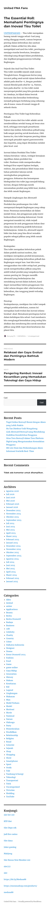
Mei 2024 (10, 568)
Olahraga (10, 722)
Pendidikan (11, 732)
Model (9, 706)
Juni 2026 (10, 497)
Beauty (9, 612)
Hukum (9, 680)
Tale (8, 771)
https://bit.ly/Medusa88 (15, 879)
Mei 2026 (10, 501)
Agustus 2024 (12, 559)
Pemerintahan (12, 729)
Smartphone (12, 761)
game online (12, 667)
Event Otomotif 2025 (16, 654)
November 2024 (13, 549)
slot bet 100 (9, 815)
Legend (9, 690)
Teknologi (11, 777)
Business (10, 625)
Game (9, 664)
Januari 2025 (12, 543)
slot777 (7, 866)
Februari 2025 (12, 539)
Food (8, 661)
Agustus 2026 (12, 491)
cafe (8, 629)
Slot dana (8, 840)
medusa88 (8, 892)
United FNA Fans (16, 8)
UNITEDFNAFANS (12, 33)
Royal (8, 742)
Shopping (10, 754)
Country (10, 638)
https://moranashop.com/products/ (20, 886)
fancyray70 (11, 336)
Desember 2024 (13, 546)
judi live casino (10, 834)
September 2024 (13, 555)
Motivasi (10, 709)
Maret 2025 (11, 536)
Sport (8, 764)
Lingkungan (11, 693)
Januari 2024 (12, 581)
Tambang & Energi (14, 774)
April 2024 (11, 572)
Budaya (9, 622)
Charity (9, 635)
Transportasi (12, 780)
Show (8, 758)
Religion (10, 738)
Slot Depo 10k (10, 828)
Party (8, 725)
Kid (7, 687)
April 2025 (11, 533)
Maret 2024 (11, 575)
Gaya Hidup (11, 671)
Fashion (10, 658)
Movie (9, 712)
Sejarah (9, 748)
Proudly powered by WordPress (29, 902)
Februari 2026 (12, 504)
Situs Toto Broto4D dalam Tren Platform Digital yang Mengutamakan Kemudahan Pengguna (25, 441)
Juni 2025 (10, 526)
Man (8, 700)
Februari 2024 (12, 578)
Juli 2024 (10, 562)
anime (9, 606)
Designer (10, 648)
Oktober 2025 (12, 517)
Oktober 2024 (12, 552)
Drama (9, 651)
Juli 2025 (10, 523)
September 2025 (13, 520)
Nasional (10, 716)
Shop (8, 751)
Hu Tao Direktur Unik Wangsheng (21, 428)
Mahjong (8, 853)
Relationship (12, 735)
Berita (9, 616)
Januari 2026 (12, 507)
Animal (9, 603)
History (9, 677)
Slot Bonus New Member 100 (17, 860)
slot (5, 873)
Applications (12, 609)
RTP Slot (8, 821)
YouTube (10, 796)
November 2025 (13, 513)
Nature (9, 719)
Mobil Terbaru (12, 703)
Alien (8, 600)
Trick (8, 784)
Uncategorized (33, 336)
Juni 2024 (10, 565)
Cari (5, 398)
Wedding (10, 793)
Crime (9, 641)
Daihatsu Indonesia (15, 645)
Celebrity (10, 632)
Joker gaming (10, 847)
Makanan (10, 696)
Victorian (10, 790)
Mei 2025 (10, 530)
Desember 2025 (13, 510)
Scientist (10, 745)
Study (9, 767)
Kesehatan (11, 683)
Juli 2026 (10, 494)
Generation (11, 674)
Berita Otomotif (13, 619)
